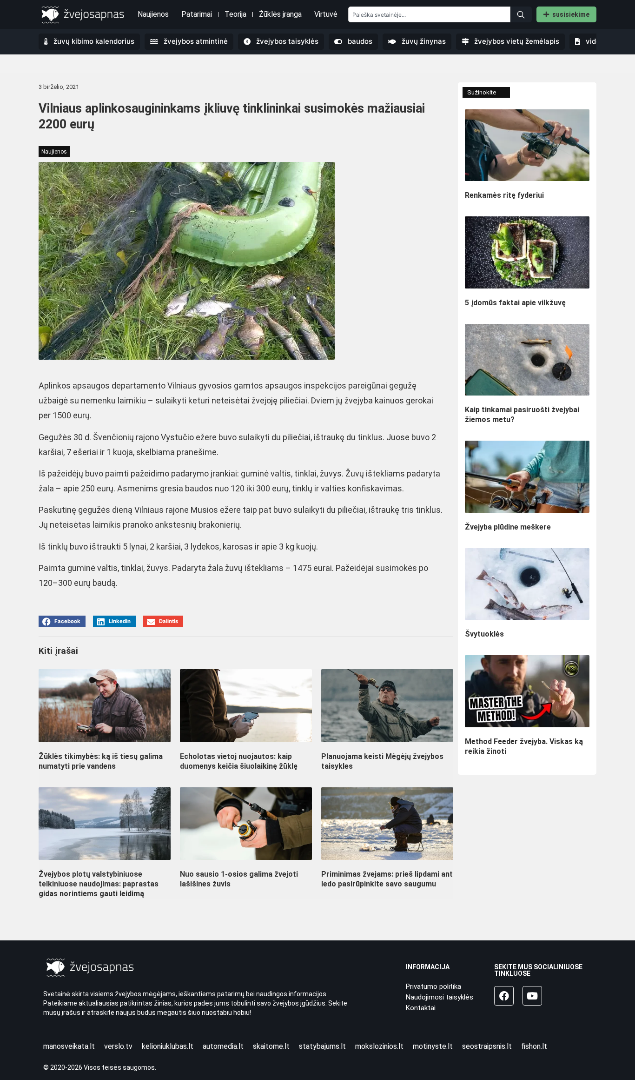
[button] (62, 621)
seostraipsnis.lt (487, 1046)
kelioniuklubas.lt (167, 1046)
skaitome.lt (271, 1046)
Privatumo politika (433, 986)
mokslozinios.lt (379, 1046)
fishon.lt (534, 1046)
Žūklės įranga (280, 14)
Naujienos (153, 14)
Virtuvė (325, 14)
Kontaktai (421, 1008)
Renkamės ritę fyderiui (504, 195)
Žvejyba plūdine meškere (508, 527)
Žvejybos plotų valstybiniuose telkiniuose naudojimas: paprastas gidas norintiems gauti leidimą (99, 884)
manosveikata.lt (69, 1046)
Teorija (235, 14)
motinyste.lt (433, 1046)
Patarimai (196, 14)
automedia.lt (223, 1046)
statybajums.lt (322, 1046)
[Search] (521, 14)
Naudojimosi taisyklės (439, 997)
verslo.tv (118, 1046)
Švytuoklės (484, 634)
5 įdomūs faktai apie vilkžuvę (515, 302)
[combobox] (429, 14)
